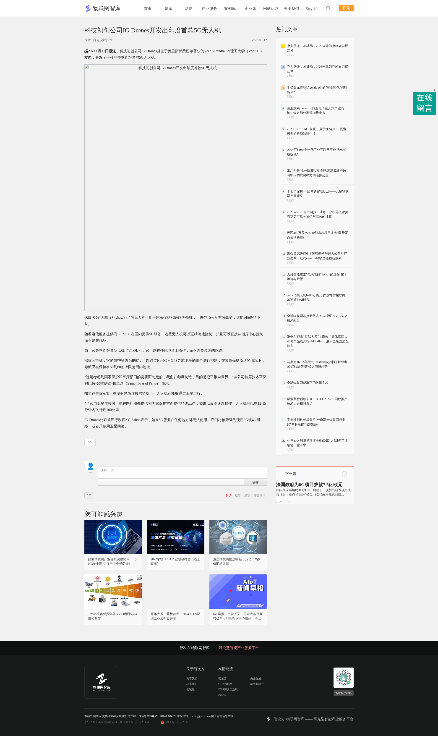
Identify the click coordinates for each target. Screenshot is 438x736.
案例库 (230, 8)
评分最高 (260, 495)
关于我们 (291, 8)
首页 (148, 8)
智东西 (222, 678)
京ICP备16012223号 (176, 722)
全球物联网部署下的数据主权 (307, 383)
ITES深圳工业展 (228, 689)
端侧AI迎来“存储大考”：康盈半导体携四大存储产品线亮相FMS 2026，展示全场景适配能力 (318, 341)
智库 (168, 8)
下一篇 (290, 474)
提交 (255, 482)
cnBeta (222, 695)
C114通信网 (225, 684)
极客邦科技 (257, 684)
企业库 (250, 8)
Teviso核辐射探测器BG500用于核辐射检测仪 (113, 616)
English (312, 8)
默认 (229, 495)
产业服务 (209, 8)
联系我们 (191, 684)
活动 (189, 8)
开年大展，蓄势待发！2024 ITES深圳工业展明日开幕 (175, 616)
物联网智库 (106, 8)
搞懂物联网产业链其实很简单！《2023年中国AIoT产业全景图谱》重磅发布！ (113, 562)
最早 (238, 495)
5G (90, 442)
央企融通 (255, 678)
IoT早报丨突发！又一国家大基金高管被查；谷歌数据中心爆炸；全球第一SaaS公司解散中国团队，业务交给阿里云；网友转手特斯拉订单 (238, 616)
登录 (346, 8)
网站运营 (271, 8)
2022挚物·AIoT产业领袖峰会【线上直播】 (175, 562)
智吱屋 (190, 689)
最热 (247, 495)
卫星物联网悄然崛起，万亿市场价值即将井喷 (237, 562)
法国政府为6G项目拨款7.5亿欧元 (309, 484)
